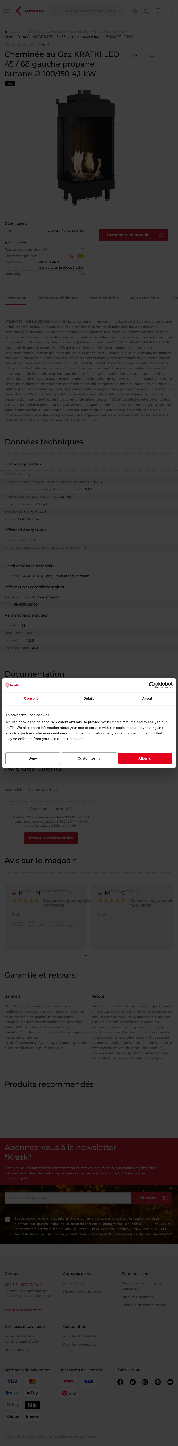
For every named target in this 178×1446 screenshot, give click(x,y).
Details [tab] (89, 698)
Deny (33, 758)
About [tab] (147, 698)
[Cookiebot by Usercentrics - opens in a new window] (152, 685)
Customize (86, 758)
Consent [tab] (31, 698)
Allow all (145, 758)
